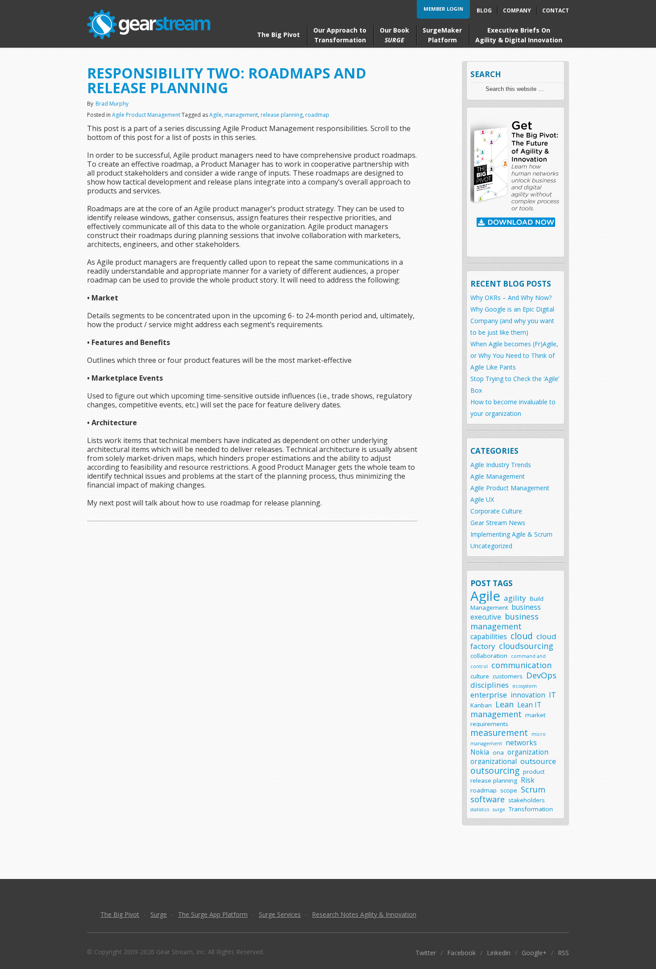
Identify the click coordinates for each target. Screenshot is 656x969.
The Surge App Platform (213, 914)
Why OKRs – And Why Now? (511, 297)
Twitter (425, 952)
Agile (215, 115)
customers (508, 676)
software (487, 799)
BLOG (484, 10)
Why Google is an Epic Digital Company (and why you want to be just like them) (512, 321)
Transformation (531, 809)
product (533, 772)
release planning (282, 115)
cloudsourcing (526, 645)
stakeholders (526, 800)
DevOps (541, 675)
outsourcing (494, 770)
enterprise (488, 695)
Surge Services (280, 914)
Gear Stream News (497, 522)
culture (479, 676)
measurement (499, 733)
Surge (158, 914)
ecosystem (524, 686)
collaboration (488, 656)
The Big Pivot (119, 914)
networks (521, 742)
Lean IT (529, 705)
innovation (528, 695)
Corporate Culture (496, 511)
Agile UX (482, 499)
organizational (493, 761)
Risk (528, 780)
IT (552, 695)
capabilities (488, 636)
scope (508, 790)
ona (498, 752)
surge (499, 809)
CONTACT (555, 10)
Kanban (481, 705)
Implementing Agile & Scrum (511, 534)
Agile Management (497, 476)
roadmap (317, 115)
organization (527, 752)
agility (515, 598)
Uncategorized (491, 546)
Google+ (534, 952)
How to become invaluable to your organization (513, 408)
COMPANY (517, 10)
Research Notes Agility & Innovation (364, 914)
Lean (504, 704)
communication (521, 664)
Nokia (479, 752)
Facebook (461, 952)
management (241, 115)
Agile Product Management (146, 115)
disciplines (489, 685)
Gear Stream (148, 24)
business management (504, 621)
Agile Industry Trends (500, 464)
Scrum (533, 789)
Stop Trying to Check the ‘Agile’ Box (514, 384)
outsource (538, 761)
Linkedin (499, 952)
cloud (522, 636)
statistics (479, 809)
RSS (563, 952)
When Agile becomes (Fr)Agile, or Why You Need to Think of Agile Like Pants (514, 355)
